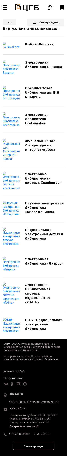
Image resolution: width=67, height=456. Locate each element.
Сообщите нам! (13, 378)
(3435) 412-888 (18, 434)
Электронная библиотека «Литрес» (44, 261)
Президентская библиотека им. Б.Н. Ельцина (42, 92)
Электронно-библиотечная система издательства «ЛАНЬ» (38, 293)
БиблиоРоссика (39, 44)
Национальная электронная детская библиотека (44, 234)
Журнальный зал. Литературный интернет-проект (40, 145)
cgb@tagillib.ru (41, 434)
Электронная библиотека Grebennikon (37, 118)
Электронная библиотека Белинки (43, 64)
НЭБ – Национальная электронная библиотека (44, 324)
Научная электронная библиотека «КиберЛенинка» (44, 207)
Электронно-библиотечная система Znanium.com (44, 178)
